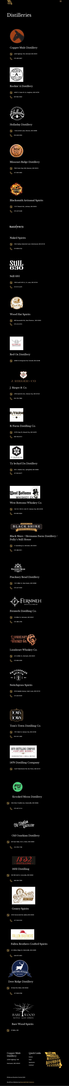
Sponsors (32, 1062)
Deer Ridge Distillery (20, 981)
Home (31, 1057)
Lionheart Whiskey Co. (23, 649)
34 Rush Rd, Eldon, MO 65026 (19, 988)
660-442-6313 (18, 436)
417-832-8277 (18, 473)
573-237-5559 (18, 588)
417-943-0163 (18, 920)
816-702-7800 (18, 398)
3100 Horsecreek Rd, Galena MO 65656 (22, 915)
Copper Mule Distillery (23, 47)
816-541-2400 (18, 736)
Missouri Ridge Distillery (25, 162)
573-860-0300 (18, 660)
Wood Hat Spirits (20, 314)
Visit (30, 1059)
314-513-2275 (18, 287)
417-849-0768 (18, 993)
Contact (31, 1065)
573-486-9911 (18, 550)
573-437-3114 (18, 808)
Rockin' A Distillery (21, 86)
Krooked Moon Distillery (27, 796)
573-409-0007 (18, 58)
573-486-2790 (18, 622)
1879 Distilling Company (24, 762)
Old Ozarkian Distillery (26, 835)
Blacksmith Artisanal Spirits (26, 200)
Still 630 (15, 276)
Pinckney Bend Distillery (24, 577)
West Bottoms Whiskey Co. (26, 502)
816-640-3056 (18, 135)
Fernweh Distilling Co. (23, 611)
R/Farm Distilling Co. (23, 426)
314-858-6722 (18, 248)
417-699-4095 (18, 172)
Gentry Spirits (20, 908)
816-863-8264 (18, 513)
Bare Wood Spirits (22, 1024)
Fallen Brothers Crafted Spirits (29, 943)
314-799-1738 (18, 847)
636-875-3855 (18, 955)
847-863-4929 (18, 97)
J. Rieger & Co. (18, 387)
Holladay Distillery (21, 124)
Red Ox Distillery (20, 354)
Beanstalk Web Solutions (27, 1082)
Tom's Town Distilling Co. (25, 725)
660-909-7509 (18, 880)
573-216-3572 (18, 324)
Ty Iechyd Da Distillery (23, 463)
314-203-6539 (18, 696)
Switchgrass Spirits (21, 685)
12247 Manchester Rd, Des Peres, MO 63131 (27, 769)
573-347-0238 (18, 211)
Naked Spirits (18, 237)
